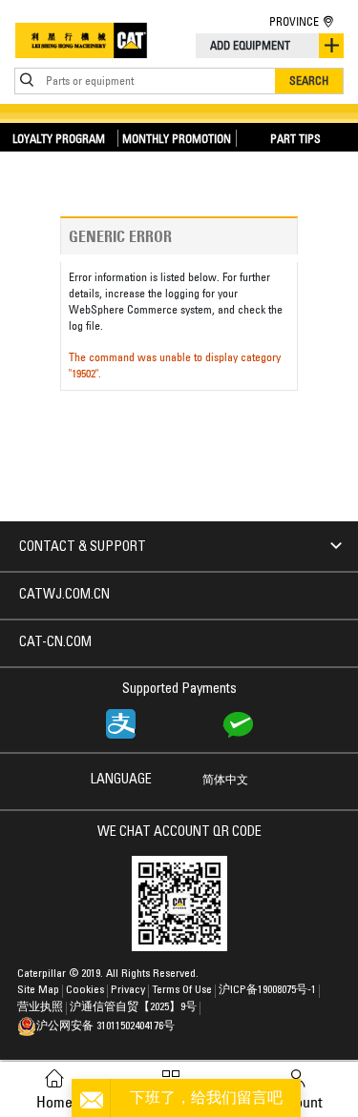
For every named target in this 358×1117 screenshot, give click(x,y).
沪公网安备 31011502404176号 (105, 1026)
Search (308, 80)
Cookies (85, 990)
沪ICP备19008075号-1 (267, 990)
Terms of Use (182, 990)
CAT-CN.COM (55, 643)
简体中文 (225, 780)
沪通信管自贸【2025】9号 (133, 1007)
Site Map (38, 990)
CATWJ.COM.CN (64, 595)
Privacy (128, 990)
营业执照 (40, 1007)
